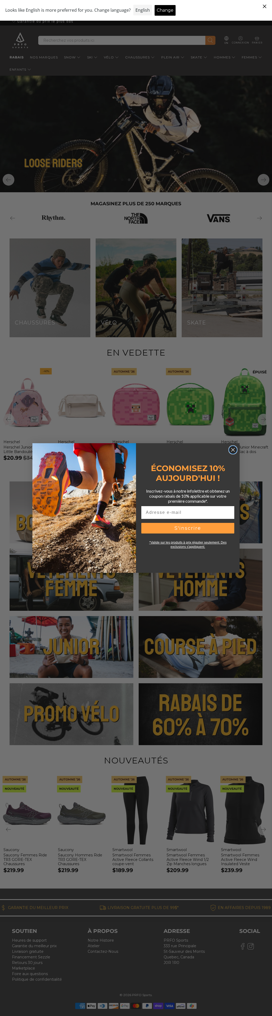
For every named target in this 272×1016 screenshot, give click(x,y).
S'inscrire (188, 528)
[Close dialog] (233, 450)
